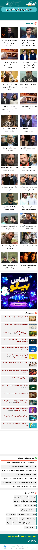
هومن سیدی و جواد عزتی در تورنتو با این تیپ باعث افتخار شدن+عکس (28, 65)
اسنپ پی (22, 519)
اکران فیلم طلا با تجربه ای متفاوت (28, 266)
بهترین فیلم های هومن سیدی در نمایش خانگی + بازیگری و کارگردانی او (28, 42)
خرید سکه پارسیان (12, 519)
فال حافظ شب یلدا (19, 523)
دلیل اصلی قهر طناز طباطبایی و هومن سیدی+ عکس (9, 109)
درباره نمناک (22, 536)
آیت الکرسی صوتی (30, 527)
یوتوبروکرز (9, 523)
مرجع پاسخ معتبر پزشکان (28, 510)
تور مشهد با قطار (11, 514)
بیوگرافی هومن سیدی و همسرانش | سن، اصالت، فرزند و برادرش (9, 42)
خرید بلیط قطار (31, 519)
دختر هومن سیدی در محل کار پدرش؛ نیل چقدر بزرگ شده (9, 87)
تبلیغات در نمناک (13, 536)
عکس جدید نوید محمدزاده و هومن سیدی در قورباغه (28, 188)
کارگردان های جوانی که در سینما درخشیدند (9, 188)
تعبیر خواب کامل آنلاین (21, 497)
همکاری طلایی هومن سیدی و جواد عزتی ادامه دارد (28, 107)
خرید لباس (33, 497)
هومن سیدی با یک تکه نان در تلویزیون (9, 246)
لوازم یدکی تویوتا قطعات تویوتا (26, 514)
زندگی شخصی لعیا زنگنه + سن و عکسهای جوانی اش (22, 466)
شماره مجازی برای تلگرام (28, 501)
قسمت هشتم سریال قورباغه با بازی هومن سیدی (9, 168)
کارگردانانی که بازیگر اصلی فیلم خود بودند (9, 129)
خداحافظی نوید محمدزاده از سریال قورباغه (9, 227)
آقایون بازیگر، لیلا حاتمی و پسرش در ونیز (29, 129)
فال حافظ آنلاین (31, 523)
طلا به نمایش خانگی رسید (29, 245)
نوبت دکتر (17, 501)
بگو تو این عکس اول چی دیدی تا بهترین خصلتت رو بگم (21, 462)
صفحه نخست (32, 536)
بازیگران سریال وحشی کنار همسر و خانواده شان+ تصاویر (9, 65)
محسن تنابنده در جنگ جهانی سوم (9, 149)
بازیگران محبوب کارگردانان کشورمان (28, 149)
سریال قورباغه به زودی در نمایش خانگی (9, 207)
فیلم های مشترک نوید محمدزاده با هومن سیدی (28, 207)
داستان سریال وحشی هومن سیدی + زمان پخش (28, 85)
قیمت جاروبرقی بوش (30, 505)
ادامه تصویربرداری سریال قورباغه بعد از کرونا (9, 266)
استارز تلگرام (18, 505)
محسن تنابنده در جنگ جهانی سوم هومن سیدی (28, 168)
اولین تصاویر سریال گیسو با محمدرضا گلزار (28, 227)
